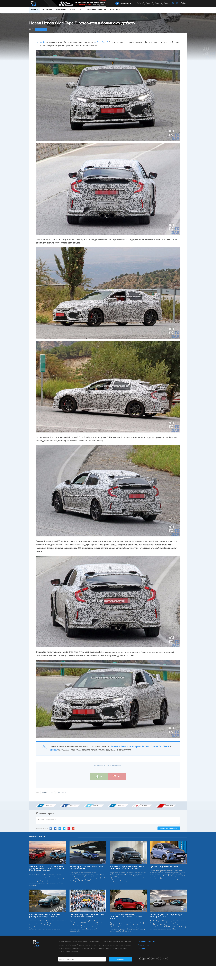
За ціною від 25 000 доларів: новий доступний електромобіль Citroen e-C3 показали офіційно (46, 869)
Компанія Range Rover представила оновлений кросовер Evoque (127, 868)
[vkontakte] (166, 3)
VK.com (50, 828)
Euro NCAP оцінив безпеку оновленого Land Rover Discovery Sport (126, 917)
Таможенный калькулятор (96, 9)
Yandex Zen (156, 747)
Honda (42, 42)
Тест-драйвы (47, 9)
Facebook (115, 747)
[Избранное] (177, 3)
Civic (51, 792)
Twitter (166, 747)
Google (73, 828)
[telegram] (157, 3)
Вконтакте (125, 747)
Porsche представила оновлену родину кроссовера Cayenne (44, 916)
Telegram (54, 750)
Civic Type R (102, 42)
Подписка (120, 959)
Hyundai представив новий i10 (164, 867)
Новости (34, 9)
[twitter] (148, 3)
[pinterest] (152, 3)
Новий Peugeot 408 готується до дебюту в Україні (166, 916)
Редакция (141, 948)
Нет (119, 776)
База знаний (61, 9)
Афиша (72, 9)
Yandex (68, 828)
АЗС (80, 9)
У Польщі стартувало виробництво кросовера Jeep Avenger (87, 916)
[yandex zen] (161, 3)
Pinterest (146, 747)
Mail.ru (59, 828)
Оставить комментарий (168, 828)
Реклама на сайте (144, 945)
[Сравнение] (172, 3)
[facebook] (139, 3)
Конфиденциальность (146, 941)
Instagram (136, 747)
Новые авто (115, 9)
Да (100, 776)
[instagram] (143, 3)
